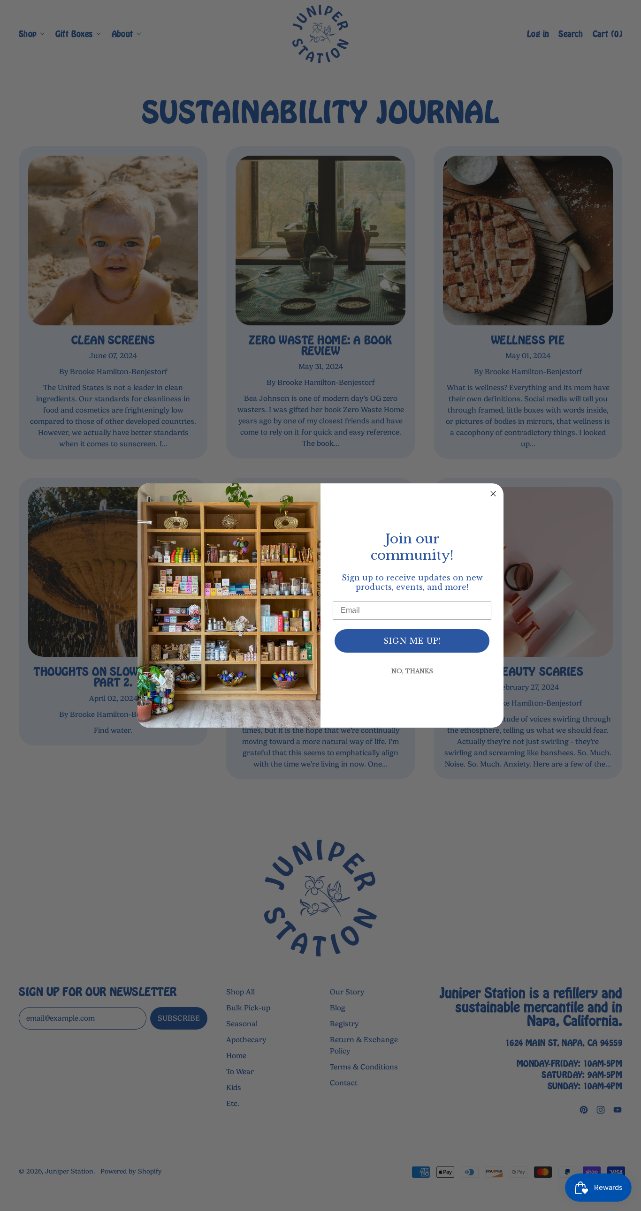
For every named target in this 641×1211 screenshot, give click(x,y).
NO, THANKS (412, 671)
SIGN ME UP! (412, 641)
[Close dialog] (493, 493)
